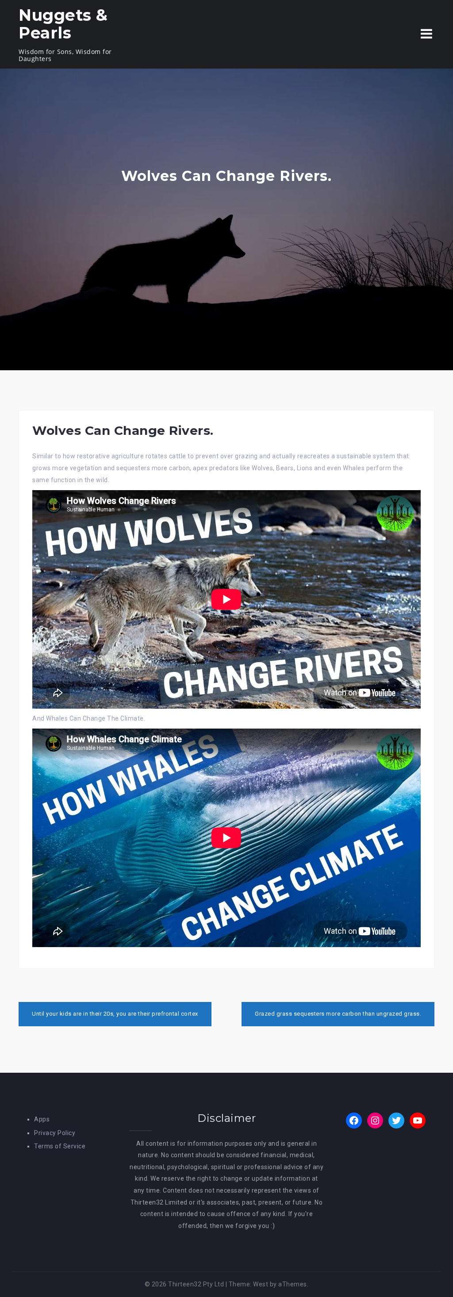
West (260, 1284)
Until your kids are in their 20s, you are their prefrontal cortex (115, 1013)
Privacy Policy (54, 1132)
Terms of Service (59, 1146)
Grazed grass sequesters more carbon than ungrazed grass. (338, 1013)
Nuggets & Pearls (63, 23)
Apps (42, 1119)
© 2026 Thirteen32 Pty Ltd (184, 1284)
